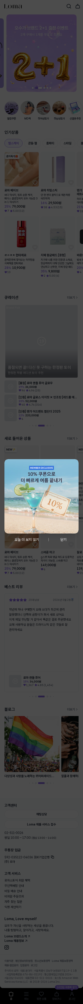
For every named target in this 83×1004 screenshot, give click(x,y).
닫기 (63, 540)
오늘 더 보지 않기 (27, 540)
